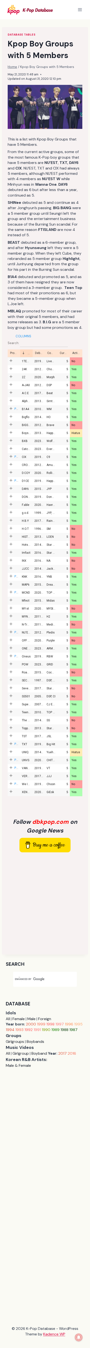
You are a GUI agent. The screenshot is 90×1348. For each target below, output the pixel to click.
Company (52, 353)
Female (18, 1018)
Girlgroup (20, 1053)
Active (76, 353)
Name (30, 353)
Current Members (65, 353)
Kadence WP (54, 1334)
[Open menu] (79, 9)
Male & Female (18, 1065)
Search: (14, 343)
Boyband (39, 1053)
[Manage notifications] (79, 1337)
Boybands (35, 1041)
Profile (14, 353)
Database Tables (21, 34)
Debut (39, 353)
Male (31, 1018)
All (8, 1018)
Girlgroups (15, 1041)
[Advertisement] (45, 903)
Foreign (44, 1018)
